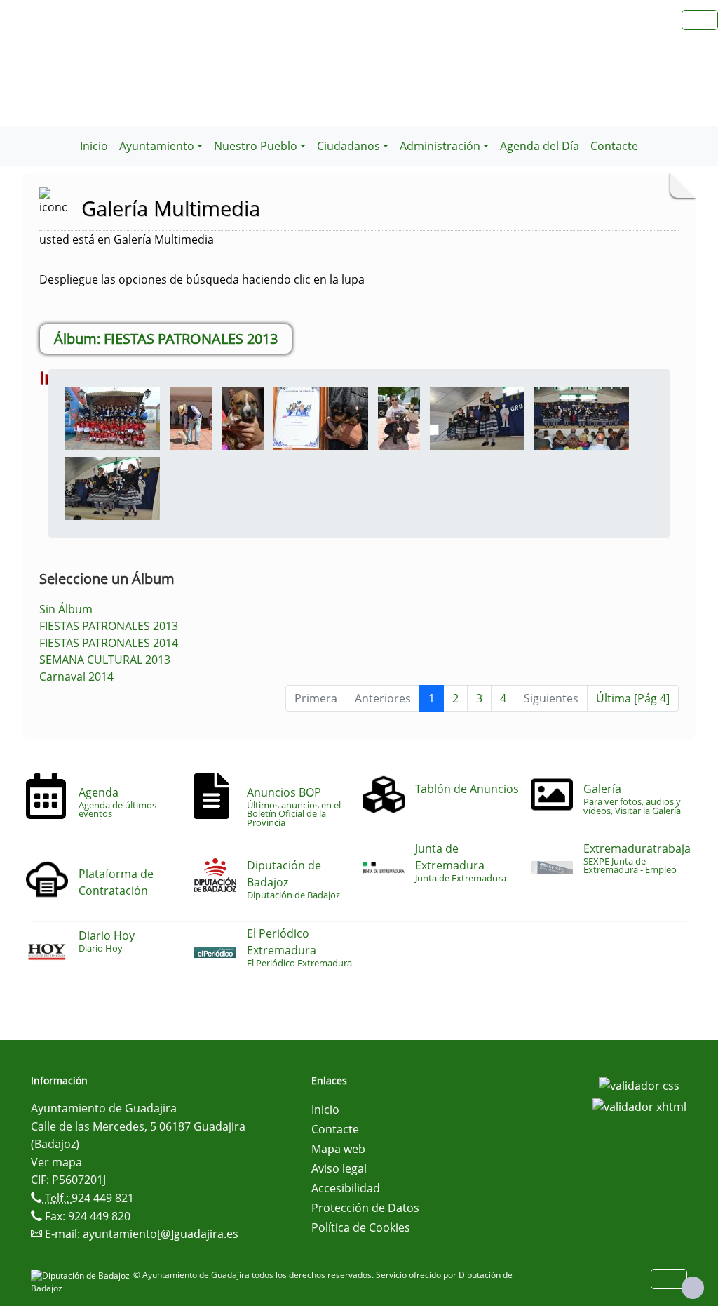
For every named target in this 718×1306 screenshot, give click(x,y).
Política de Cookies (360, 1227)
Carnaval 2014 (76, 676)
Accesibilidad (345, 1188)
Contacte (614, 146)
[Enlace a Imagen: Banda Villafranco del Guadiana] (112, 417)
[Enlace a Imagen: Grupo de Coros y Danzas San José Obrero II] (581, 417)
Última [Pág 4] (633, 698)
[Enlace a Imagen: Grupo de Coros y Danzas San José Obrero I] (477, 417)
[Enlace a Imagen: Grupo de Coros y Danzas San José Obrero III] (112, 487)
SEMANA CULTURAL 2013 (104, 659)
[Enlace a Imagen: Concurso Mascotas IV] (399, 417)
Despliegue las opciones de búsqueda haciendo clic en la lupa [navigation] (202, 279)
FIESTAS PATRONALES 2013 (108, 626)
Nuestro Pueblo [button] (255, 146)
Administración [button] (440, 146)
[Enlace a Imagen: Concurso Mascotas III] (321, 417)
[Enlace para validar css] (639, 1085)
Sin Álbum (66, 609)
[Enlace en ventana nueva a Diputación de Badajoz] (82, 1275)
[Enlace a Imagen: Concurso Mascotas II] (242, 417)
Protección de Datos (365, 1207)
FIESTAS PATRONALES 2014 (108, 643)
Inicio (94, 146)
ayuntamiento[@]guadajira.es (160, 1233)
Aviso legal (339, 1168)
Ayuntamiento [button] (156, 146)
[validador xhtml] (639, 1105)
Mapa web (338, 1149)
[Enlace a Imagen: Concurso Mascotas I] (190, 417)
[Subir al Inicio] (693, 1288)
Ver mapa (56, 1162)
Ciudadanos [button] (348, 146)
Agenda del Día (539, 146)
